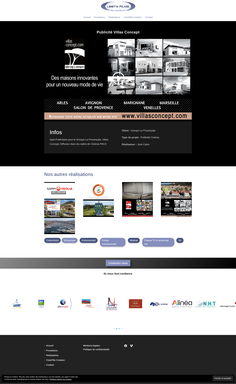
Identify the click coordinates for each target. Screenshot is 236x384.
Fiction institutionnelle (109, 242)
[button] (114, 328)
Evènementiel (88, 240)
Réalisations (114, 17)
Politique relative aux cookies (61, 379)
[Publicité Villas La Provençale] (137, 208)
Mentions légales (91, 345)
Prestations (99, 17)
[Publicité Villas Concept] (176, 208)
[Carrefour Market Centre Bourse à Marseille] (59, 225)
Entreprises (69, 240)
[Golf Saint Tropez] (98, 208)
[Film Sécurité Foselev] (98, 190)
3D (180, 240)
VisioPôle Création (133, 17)
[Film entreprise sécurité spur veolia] (59, 190)
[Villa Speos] (59, 208)
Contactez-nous (118, 263)
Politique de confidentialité (96, 349)
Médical (134, 240)
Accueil (87, 17)
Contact (149, 17)
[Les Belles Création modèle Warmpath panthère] (137, 190)
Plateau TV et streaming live (156, 242)
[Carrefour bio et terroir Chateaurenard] (176, 190)
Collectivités (52, 240)
